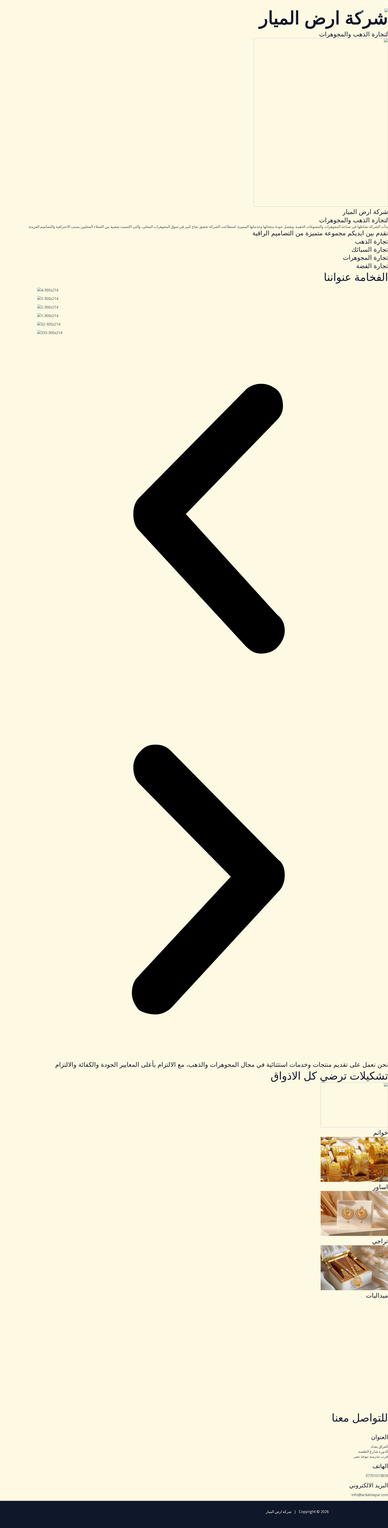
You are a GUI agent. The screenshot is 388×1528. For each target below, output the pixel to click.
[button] (208, 519)
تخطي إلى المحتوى (374, 2)
